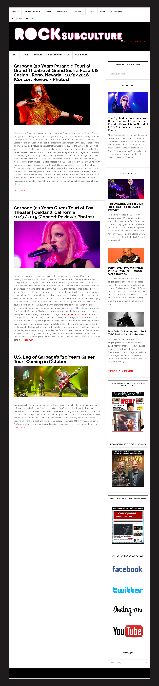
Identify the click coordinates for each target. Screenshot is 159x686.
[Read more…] (20, 190)
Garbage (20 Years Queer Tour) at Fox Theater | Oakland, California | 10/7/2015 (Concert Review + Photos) (54, 212)
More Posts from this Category (122, 371)
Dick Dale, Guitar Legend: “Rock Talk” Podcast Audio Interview (127, 333)
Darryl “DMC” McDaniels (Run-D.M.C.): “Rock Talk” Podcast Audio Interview (126, 270)
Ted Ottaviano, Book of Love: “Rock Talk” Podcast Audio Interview (125, 206)
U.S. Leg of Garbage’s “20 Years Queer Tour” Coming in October (54, 359)
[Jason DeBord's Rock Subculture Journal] (68, 30)
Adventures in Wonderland (76, 314)
